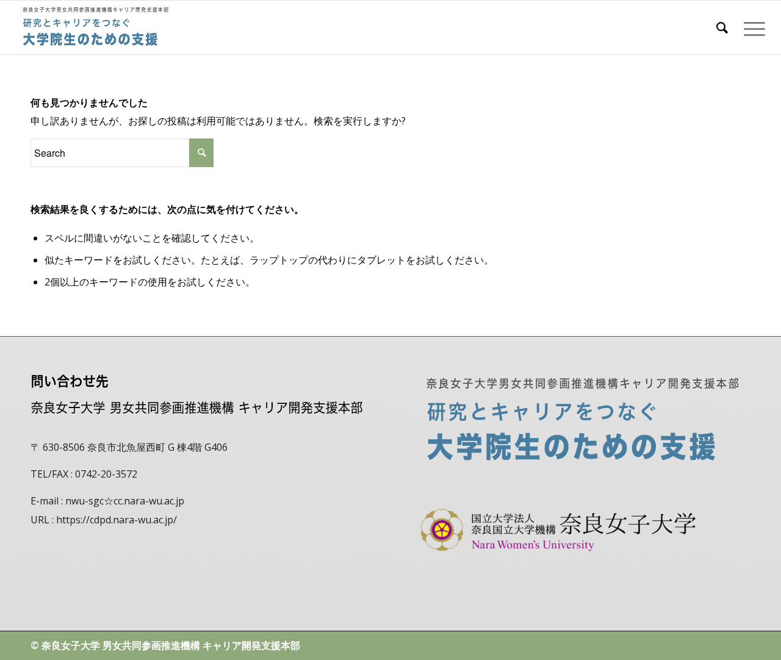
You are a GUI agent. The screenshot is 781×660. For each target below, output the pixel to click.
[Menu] (750, 27)
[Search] (722, 27)
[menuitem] (722, 27)
